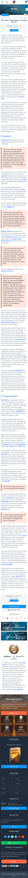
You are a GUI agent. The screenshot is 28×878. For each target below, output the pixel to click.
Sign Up (14, 827)
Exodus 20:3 (21, 444)
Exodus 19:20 (16, 239)
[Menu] (2, 2)
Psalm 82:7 (4, 454)
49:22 (10, 564)
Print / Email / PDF (15, 610)
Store (3, 793)
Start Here (14, 713)
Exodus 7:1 (13, 446)
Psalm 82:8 (7, 481)
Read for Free (14, 766)
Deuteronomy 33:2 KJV (7, 322)
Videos (4, 788)
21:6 (17, 446)
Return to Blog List (14, 11)
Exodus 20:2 (7, 444)
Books (3, 779)
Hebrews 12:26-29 (6, 231)
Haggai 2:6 (10, 207)
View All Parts (15, 30)
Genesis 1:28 (5, 564)
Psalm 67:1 (10, 498)
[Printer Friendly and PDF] (25, 15)
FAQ (17, 793)
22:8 (20, 446)
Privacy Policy (11, 875)
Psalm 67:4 (4, 509)
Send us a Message (14, 808)
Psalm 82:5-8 (6, 136)
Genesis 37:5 (19, 576)
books (13, 668)
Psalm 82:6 (4, 400)
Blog (17, 779)
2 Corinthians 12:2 (20, 339)
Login (14, 876)
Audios (18, 783)
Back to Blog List (14, 606)
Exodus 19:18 (10, 237)
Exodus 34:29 (4, 501)
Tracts (4, 783)
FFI (17, 788)
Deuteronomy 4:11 (6, 241)
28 (24, 446)
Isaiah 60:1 (4, 176)
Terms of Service (21, 875)
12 (13, 241)
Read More (20, 689)
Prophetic (6, 14)
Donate (14, 861)
